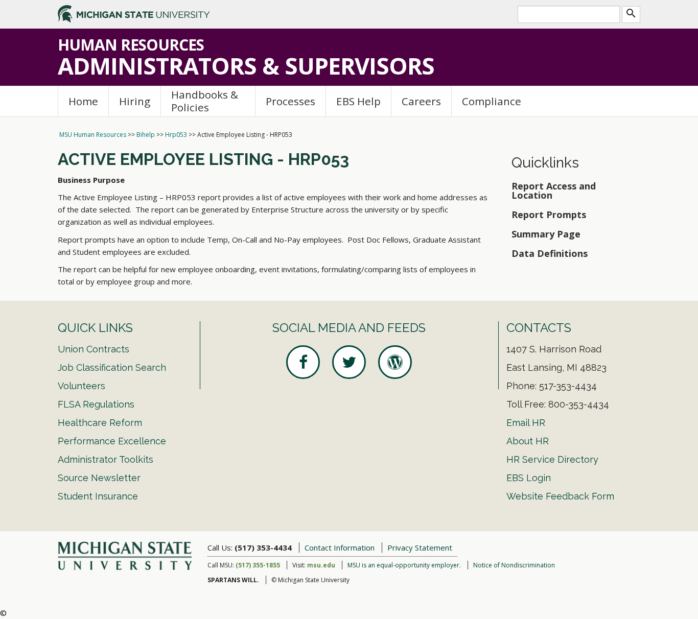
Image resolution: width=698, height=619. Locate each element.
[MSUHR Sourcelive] (395, 362)
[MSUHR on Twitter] (349, 362)
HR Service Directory (552, 459)
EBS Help (358, 101)
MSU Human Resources (92, 134)
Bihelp (145, 134)
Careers (421, 101)
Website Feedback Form (560, 496)
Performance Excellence (112, 441)
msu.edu (321, 565)
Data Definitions (549, 253)
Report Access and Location (553, 190)
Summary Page (547, 234)
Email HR (525, 422)
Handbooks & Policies (204, 100)
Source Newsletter (99, 477)
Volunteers (81, 385)
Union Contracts (93, 349)
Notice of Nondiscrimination (514, 565)
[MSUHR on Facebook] (303, 362)
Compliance (491, 101)
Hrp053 (176, 134)
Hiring (134, 101)
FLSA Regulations (96, 404)
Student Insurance (98, 496)
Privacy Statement (419, 547)
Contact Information (340, 547)
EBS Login (528, 477)
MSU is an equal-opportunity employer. (404, 565)
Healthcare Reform (100, 422)
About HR (527, 441)
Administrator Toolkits (105, 459)
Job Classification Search (112, 367)
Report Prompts (548, 214)
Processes (290, 101)
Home (83, 101)
